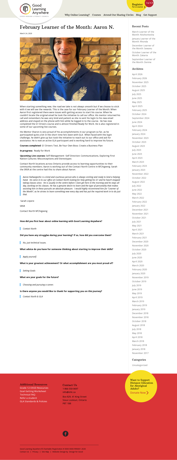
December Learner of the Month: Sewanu (143, 47)
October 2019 (139, 281)
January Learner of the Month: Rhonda (143, 40)
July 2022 (136, 185)
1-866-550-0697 (70, 388)
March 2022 (138, 197)
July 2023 (136, 149)
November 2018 (140, 317)
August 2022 (138, 181)
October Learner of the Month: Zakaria (144, 54)
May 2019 (137, 293)
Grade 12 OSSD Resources (34, 387)
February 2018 (139, 345)
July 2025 (136, 94)
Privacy (35, 451)
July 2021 (136, 221)
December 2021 (140, 209)
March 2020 (138, 265)
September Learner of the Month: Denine (143, 61)
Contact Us (24, 451)
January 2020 (138, 273)
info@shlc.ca (69, 392)
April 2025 (137, 106)
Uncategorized (139, 365)
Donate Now (138, 392)
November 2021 (140, 213)
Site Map (45, 451)
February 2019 (139, 305)
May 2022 (137, 193)
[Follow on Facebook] (65, 434)
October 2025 (139, 86)
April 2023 (137, 157)
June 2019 (137, 289)
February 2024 (139, 130)
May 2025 (137, 102)
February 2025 (139, 110)
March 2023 (138, 161)
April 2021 (137, 229)
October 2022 (139, 177)
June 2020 (137, 257)
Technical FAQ (27, 394)
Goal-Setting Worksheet (33, 391)
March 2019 (138, 301)
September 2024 (140, 118)
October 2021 (139, 217)
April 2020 (137, 261)
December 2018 (140, 313)
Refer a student (28, 398)
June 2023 (137, 153)
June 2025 (137, 98)
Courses (96, 15)
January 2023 (138, 169)
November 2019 (140, 277)
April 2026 (137, 74)
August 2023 (138, 145)
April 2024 (137, 126)
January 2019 (138, 309)
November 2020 (140, 245)
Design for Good (76, 451)
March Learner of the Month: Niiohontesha (143, 33)
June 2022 (137, 189)
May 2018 (137, 333)
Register (137, 5)
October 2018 (139, 321)
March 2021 (138, 233)
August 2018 (138, 325)
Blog (138, 15)
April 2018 (137, 337)
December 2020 (140, 241)
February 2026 (139, 78)
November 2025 (140, 82)
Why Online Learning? (77, 15)
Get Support (150, 15)
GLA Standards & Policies (33, 401)
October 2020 (139, 249)
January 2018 (138, 349)
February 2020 (139, 269)
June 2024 (137, 122)
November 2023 (140, 138)
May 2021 (137, 225)
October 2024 (139, 114)
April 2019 (137, 297)
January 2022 (138, 205)
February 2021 (139, 237)
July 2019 (136, 285)
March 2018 (138, 341)
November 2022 (140, 173)
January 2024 (138, 134)
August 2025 (138, 90)
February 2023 (139, 165)
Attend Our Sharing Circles (118, 15)
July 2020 (136, 253)
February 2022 (139, 201)
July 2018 (136, 329)
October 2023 (139, 141)
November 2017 (140, 353)
